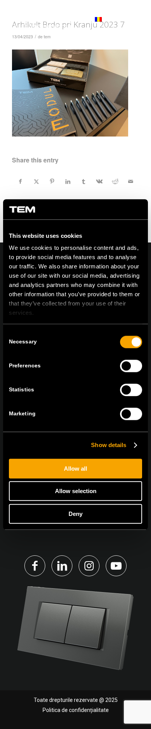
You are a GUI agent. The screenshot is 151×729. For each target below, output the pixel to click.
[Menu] (132, 23)
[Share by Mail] (131, 181)
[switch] (131, 366)
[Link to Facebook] (34, 565)
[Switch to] (88, 23)
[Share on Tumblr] (83, 181)
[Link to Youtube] (116, 565)
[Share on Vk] (99, 181)
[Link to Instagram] (89, 565)
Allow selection (75, 491)
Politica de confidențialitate (76, 710)
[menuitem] (88, 23)
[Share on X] (36, 181)
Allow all (75, 468)
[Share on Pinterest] (52, 181)
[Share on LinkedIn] (68, 181)
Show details (108, 445)
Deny (75, 513)
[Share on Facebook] (20, 181)
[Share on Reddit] (115, 181)
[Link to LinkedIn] (61, 565)
